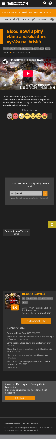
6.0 (14, 307)
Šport (28, 310)
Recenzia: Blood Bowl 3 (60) (19, 333)
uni (10, 52)
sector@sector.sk (31, 430)
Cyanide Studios (43, 307)
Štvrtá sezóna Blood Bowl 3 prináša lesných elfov (29, 342)
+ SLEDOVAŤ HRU (36, 320)
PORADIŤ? (43, 19)
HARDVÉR (38, 12)
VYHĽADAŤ (10, 19)
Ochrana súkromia (12, 423)
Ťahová (35, 310)
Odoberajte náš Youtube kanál (16, 232)
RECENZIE (15, 12)
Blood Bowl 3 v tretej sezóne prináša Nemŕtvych (28, 355)
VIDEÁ (24, 12)
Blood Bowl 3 (13, 367)
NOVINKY (5, 12)
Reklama (25, 423)
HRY (30, 12)
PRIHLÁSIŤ (20, 398)
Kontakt (34, 423)
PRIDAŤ (27, 19)
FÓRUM (47, 12)
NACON (31, 307)
